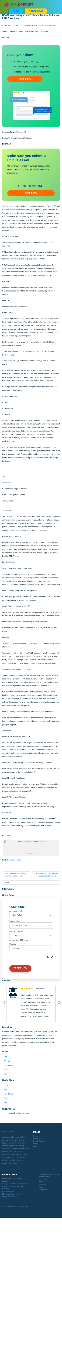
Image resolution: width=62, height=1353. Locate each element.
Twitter (41, 1182)
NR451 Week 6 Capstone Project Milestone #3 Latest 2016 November (29, 25)
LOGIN (16, 11)
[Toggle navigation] (57, 11)
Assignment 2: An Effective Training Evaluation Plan (15, 874)
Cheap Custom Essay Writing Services (13, 1187)
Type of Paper (14, 921)
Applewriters (13, 1206)
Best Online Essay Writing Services (12, 1179)
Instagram (43, 1190)
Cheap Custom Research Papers (15, 1184)
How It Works (9, 1065)
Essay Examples (8, 1197)
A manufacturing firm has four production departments (47, 874)
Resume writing (8, 1191)
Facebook (43, 1179)
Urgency (12, 944)
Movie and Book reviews (11, 1194)
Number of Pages (16, 931)
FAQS (6, 1069)
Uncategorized (15, 860)
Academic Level (15, 911)
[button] (3, 1003)
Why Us (7, 1061)
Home (6, 1057)
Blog (5, 1074)
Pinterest (42, 1184)
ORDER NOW (36, 11)
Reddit (41, 1187)
